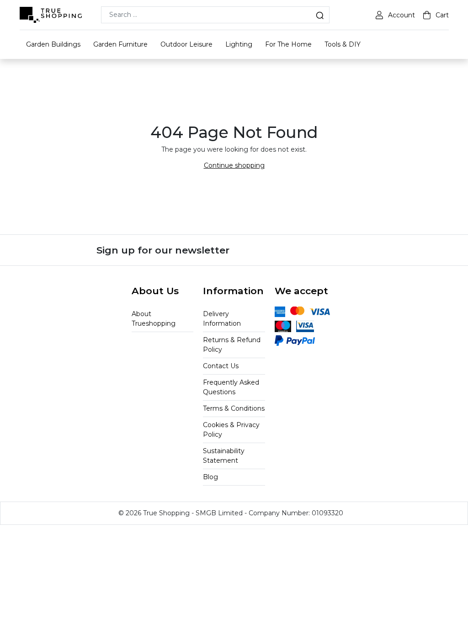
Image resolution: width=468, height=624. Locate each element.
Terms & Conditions (234, 408)
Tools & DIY (342, 44)
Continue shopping (234, 165)
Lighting (238, 44)
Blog (210, 477)
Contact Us (221, 366)
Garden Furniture (120, 44)
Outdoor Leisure (186, 44)
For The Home (288, 44)
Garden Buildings (53, 44)
